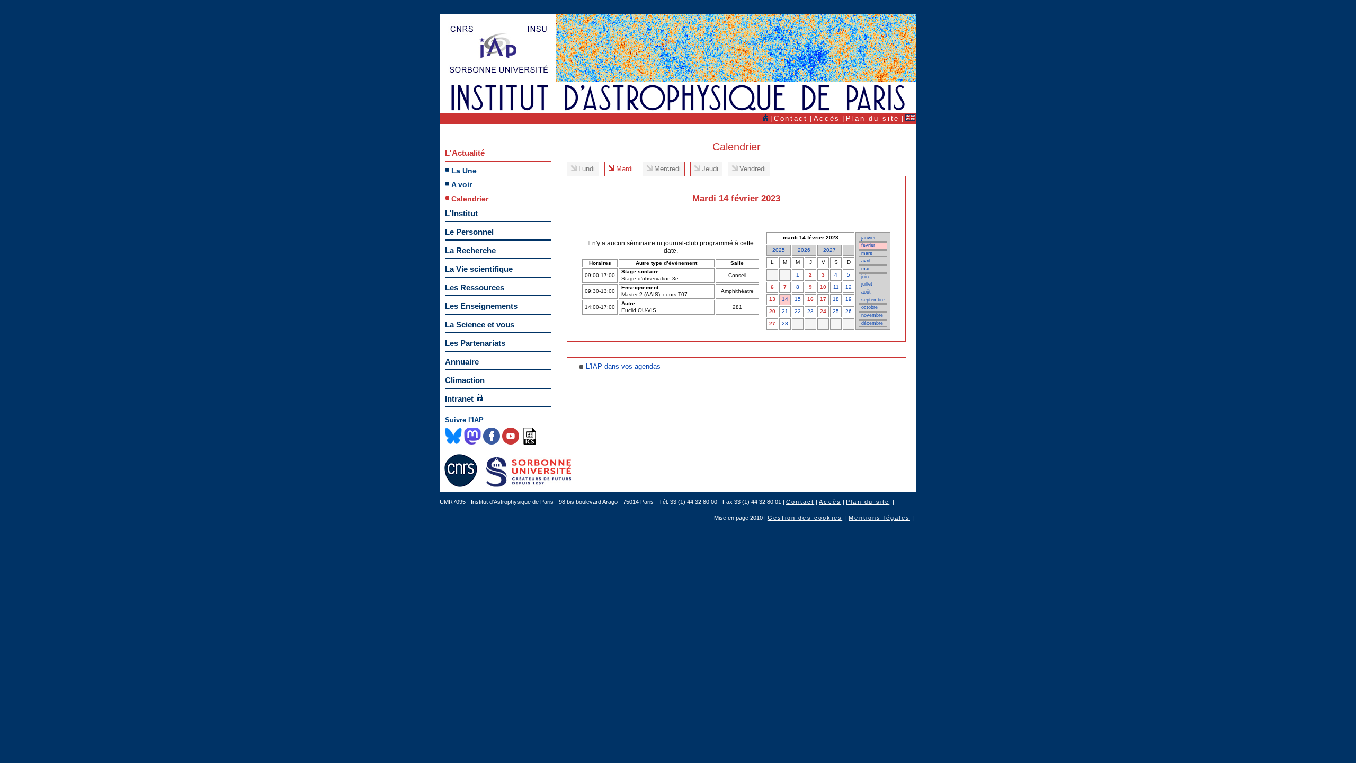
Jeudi (710, 169)
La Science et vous (479, 324)
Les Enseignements (481, 305)
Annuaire (462, 361)
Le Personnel (469, 231)
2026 (804, 250)
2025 (778, 250)
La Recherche (470, 250)
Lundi (586, 169)
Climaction (465, 380)
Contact (791, 118)
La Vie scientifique (479, 268)
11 (836, 287)
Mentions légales (879, 517)
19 (848, 299)
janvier (868, 238)
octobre (869, 307)
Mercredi (667, 169)
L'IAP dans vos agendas (623, 366)
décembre (872, 323)
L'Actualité (465, 152)
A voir (461, 184)
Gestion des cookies (805, 517)
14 (785, 299)
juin (865, 276)
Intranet (459, 398)
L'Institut (461, 213)
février (868, 245)
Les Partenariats (475, 343)
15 (798, 299)
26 (848, 311)
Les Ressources (474, 287)
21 (785, 311)
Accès (827, 118)
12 (848, 287)
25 (836, 311)
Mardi (624, 169)
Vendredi (752, 169)
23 (810, 311)
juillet (866, 284)
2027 (829, 250)
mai (865, 268)
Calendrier (469, 198)
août (866, 292)
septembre (873, 300)
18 (836, 299)
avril (865, 260)
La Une (464, 170)
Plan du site (872, 118)
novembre (872, 315)
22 (798, 311)
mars (866, 253)
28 (785, 323)
